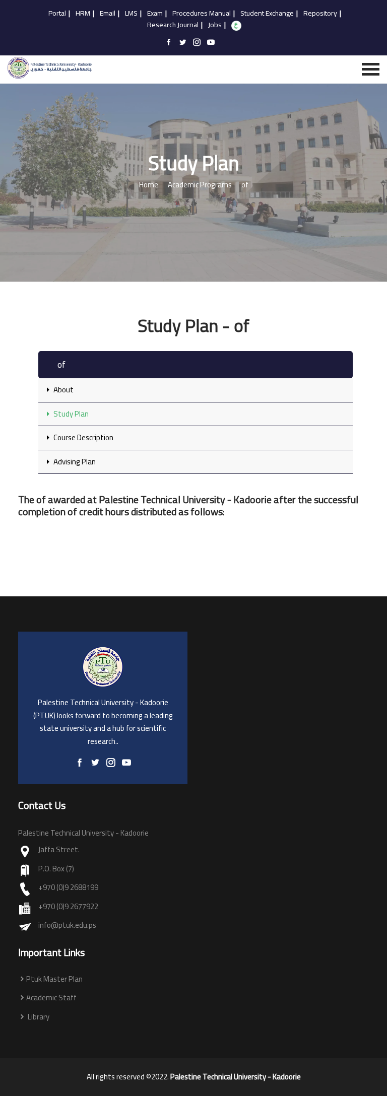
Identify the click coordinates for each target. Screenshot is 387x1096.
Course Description (82, 437)
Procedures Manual (201, 13)
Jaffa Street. (59, 850)
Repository (320, 13)
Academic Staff (51, 998)
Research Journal (173, 25)
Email (107, 13)
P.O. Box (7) (56, 869)
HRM (83, 13)
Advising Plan (74, 461)
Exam (155, 13)
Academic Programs (200, 185)
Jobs (215, 25)
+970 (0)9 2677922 (68, 907)
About (63, 389)
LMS (131, 13)
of (244, 185)
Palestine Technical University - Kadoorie (235, 1076)
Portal (57, 13)
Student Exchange (267, 13)
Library (37, 1017)
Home (148, 185)
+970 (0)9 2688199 (68, 888)
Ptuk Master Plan (54, 979)
